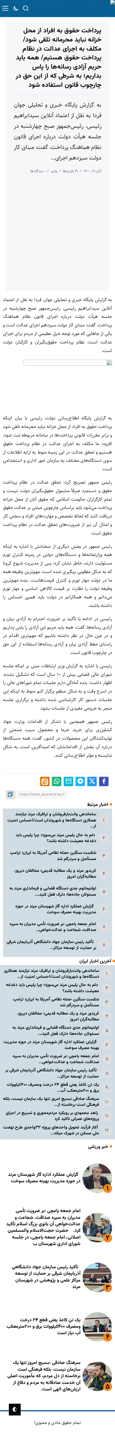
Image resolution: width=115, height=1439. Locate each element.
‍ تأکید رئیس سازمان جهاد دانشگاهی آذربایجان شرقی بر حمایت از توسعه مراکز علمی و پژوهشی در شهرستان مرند (46, 1277)
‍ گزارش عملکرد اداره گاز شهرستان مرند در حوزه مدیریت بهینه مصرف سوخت (55, 909)
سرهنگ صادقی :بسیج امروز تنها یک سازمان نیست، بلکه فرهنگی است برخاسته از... (51, 1102)
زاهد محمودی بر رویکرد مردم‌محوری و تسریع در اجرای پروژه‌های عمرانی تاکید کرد (52, 1116)
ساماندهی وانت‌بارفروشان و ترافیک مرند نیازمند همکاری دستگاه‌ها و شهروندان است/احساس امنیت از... (51, 820)
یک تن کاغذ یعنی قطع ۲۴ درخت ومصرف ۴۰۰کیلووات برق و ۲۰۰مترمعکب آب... (53, 1087)
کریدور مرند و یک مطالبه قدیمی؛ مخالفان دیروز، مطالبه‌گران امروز (55, 873)
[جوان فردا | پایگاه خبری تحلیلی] (87, 8)
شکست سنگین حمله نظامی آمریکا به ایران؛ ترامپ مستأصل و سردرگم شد (53, 855)
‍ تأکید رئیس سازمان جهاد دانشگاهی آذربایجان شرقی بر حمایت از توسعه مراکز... (51, 945)
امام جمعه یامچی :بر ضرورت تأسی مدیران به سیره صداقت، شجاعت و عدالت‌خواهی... (53, 927)
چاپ (54, 171)
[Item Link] (97, 1178)
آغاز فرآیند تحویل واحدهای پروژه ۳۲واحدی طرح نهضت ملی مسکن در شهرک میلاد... (51, 1130)
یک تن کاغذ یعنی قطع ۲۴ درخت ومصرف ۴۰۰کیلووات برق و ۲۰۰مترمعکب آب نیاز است (43, 1327)
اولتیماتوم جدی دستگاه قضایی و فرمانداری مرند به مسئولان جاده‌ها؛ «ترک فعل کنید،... (52, 891)
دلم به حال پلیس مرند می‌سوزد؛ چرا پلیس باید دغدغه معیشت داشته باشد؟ (56, 838)
